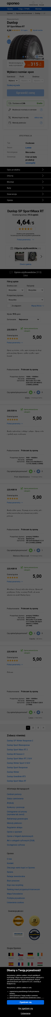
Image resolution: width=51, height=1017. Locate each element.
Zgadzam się (26, 1002)
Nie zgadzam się (25, 1009)
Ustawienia (25, 1014)
